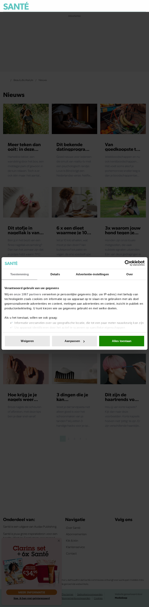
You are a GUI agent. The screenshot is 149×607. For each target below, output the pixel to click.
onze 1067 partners (27, 294)
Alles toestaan (121, 341)
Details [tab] (55, 274)
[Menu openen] (118, 6)
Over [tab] (129, 274)
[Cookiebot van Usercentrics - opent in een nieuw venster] (128, 263)
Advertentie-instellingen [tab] (92, 274)
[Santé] (16, 6)
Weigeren (27, 341)
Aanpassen (72, 341)
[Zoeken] (143, 6)
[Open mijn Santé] (131, 6)
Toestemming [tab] (19, 274)
